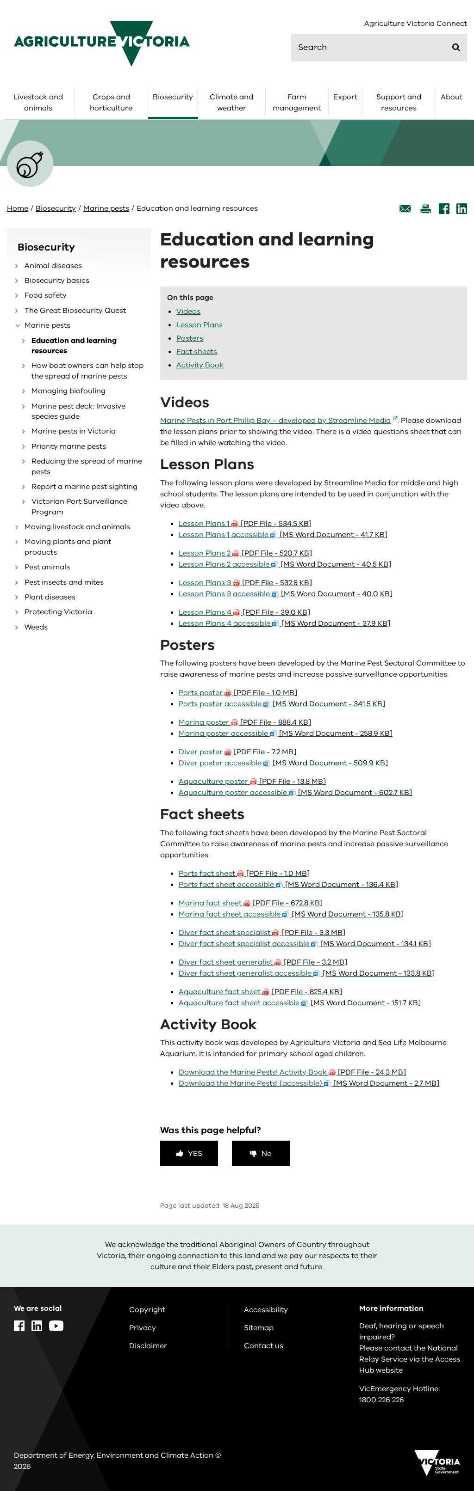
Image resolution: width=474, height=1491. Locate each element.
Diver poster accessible (283, 763)
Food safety (46, 295)
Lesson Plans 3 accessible (286, 594)
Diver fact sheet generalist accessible (307, 973)
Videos (188, 311)
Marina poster (245, 722)
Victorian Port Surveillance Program (79, 506)
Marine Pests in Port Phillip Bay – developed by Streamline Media (275, 421)
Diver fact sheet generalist (263, 962)
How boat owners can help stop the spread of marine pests (87, 371)
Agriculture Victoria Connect (415, 24)
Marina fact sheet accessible (291, 914)
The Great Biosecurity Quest (75, 311)
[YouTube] (56, 1325)
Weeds (36, 627)
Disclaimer (148, 1346)
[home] (102, 43)
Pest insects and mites (64, 582)
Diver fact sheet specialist (262, 933)
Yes (195, 1154)
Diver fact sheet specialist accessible (305, 944)
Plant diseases (50, 597)
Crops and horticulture (111, 102)
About (451, 97)
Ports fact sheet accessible (288, 885)
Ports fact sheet (244, 873)
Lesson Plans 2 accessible (285, 564)
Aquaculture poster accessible (295, 793)
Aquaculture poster (252, 781)
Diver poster (237, 752)
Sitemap (259, 1328)
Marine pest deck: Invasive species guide (78, 411)
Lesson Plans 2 (245, 553)
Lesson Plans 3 (245, 583)
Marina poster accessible (286, 733)
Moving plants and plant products (68, 547)
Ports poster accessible (282, 704)
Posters (189, 338)
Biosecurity (173, 97)
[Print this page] (425, 208)
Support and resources (398, 102)
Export (345, 97)
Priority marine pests (68, 446)
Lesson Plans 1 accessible (283, 535)
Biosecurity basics (57, 280)
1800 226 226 (381, 1400)
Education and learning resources (74, 346)
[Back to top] (441, 1338)
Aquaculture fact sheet (260, 992)
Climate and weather (231, 102)
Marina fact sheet (251, 903)
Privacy (142, 1328)
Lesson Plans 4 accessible (284, 623)
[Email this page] (405, 208)
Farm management (297, 102)
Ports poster (238, 693)
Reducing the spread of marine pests (86, 466)
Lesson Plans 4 (244, 612)
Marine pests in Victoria (73, 431)
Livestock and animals (38, 102)
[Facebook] (444, 208)
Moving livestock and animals (77, 527)
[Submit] (456, 47)
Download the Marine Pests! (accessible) (309, 1083)
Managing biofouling (68, 391)
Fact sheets (196, 352)
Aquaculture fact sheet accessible (300, 1003)
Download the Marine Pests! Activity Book (292, 1072)
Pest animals (47, 567)
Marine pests (106, 208)
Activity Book (200, 365)
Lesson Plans (199, 325)
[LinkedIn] (461, 208)
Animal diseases (53, 266)
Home (17, 208)
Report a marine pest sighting (84, 487)
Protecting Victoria (58, 612)
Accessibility (266, 1310)
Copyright (147, 1310)
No (267, 1154)
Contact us (263, 1346)
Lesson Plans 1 (245, 524)
